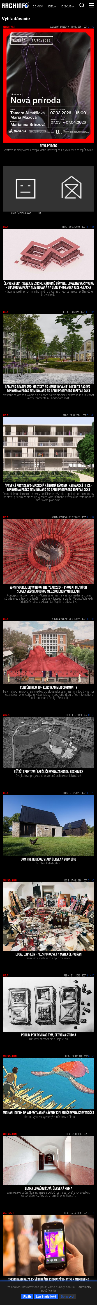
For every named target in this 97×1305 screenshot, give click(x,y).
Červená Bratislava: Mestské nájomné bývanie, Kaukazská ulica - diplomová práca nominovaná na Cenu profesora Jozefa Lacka (48, 488)
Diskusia (67, 6)
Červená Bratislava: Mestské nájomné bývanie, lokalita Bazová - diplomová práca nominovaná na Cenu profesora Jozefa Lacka (48, 389)
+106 (91, 312)
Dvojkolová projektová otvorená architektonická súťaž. (49, 775)
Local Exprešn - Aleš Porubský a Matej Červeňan (49, 955)
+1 (93, 715)
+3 (93, 1213)
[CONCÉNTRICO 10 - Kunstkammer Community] (48, 652)
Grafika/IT (8, 1213)
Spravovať (67, 1296)
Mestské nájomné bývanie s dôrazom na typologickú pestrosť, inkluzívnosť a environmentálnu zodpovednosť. (48, 396)
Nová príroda (48, 146)
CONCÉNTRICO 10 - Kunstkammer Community (48, 688)
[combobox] (82, 5)
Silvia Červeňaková (20, 213)
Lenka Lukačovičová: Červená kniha (48, 1189)
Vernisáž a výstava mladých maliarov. (48, 958)
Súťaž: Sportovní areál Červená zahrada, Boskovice (48, 772)
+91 (92, 415)
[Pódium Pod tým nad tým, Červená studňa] (48, 1004)
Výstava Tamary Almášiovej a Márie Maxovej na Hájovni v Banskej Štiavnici (48, 150)
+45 (92, 227)
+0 (93, 27)
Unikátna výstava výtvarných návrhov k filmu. (49, 1116)
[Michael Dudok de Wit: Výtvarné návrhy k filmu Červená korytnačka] (48, 1083)
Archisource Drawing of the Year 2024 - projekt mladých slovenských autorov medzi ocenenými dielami (48, 590)
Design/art (9, 27)
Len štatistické (46, 1296)
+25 (92, 975)
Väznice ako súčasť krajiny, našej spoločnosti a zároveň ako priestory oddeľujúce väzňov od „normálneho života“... (48, 1194)
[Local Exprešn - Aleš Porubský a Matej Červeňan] (48, 916)
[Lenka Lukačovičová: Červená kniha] (48, 1160)
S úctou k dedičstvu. (49, 863)
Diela (52, 6)
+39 (92, 517)
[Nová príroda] (48, 86)
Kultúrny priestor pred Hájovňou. (48, 1039)
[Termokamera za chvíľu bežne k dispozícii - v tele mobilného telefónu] (48, 1245)
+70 (92, 793)
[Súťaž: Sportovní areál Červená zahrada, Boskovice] (48, 742)
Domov (37, 6)
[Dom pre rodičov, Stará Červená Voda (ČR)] (48, 825)
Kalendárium (10, 880)
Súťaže (6, 715)
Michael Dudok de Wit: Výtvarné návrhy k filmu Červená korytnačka (48, 1113)
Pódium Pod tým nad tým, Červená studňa (48, 1035)
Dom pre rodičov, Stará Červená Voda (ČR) (48, 860)
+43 (92, 619)
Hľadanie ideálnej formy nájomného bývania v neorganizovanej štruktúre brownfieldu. (49, 293)
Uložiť (27, 1296)
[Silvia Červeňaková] (25, 189)
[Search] (82, 5)
